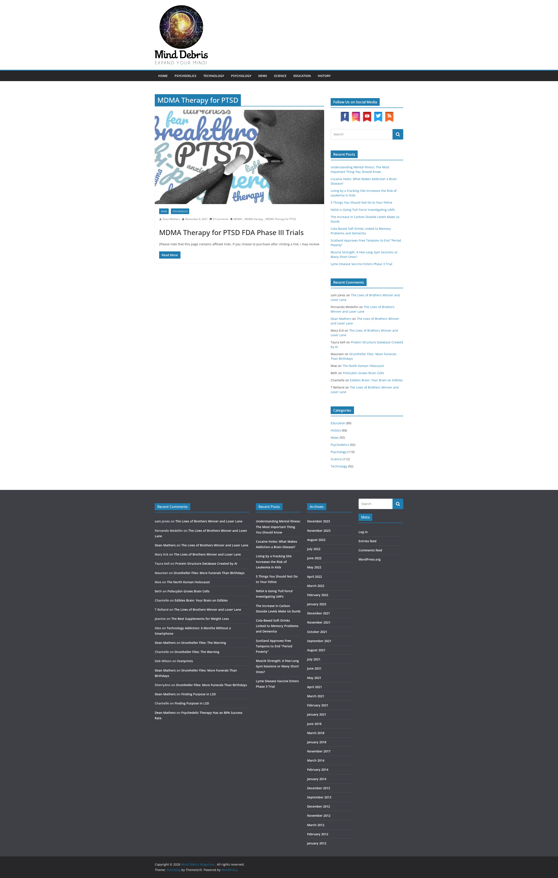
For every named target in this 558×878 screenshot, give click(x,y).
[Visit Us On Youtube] (367, 114)
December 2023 (318, 521)
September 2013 (319, 797)
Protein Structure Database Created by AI (206, 563)
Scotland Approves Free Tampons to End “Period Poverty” (274, 646)
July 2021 (313, 659)
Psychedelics (185, 76)
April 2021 (314, 687)
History (324, 76)
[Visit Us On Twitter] (378, 114)
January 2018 (316, 742)
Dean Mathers (171, 219)
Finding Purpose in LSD (198, 694)
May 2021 (314, 678)
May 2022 (314, 567)
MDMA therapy (254, 219)
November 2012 (318, 815)
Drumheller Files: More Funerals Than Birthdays (209, 573)
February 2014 (317, 769)
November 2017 (318, 751)
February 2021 (317, 705)
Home (163, 76)
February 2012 (317, 834)
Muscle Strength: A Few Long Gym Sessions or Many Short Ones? (277, 666)
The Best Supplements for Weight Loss (200, 619)
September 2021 (319, 641)
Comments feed (370, 550)
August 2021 (316, 650)
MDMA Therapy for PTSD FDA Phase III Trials (231, 232)
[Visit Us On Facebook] (344, 114)
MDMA (238, 219)
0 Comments (220, 219)
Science (280, 76)
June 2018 (314, 724)
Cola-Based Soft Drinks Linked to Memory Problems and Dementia (277, 625)
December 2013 (318, 788)
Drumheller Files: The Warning (203, 643)
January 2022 (316, 604)
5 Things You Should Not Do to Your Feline (361, 202)
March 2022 (315, 586)
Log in (363, 532)
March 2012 (315, 825)
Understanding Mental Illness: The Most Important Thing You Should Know (278, 526)
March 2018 (315, 733)
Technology (213, 76)
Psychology (241, 76)
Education (302, 76)
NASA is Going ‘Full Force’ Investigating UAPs (363, 210)
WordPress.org (370, 559)
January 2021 (316, 714)
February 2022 (317, 595)
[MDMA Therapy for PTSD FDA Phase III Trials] (239, 157)
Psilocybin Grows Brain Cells (363, 373)
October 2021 (317, 632)
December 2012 (318, 806)
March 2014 (315, 760)
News (262, 76)
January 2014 (316, 779)
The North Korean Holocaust (363, 366)
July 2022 (313, 549)
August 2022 (316, 540)
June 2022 (314, 558)
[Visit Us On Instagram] (355, 114)
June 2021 (314, 668)
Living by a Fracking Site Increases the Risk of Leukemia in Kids (274, 561)
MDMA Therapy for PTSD (280, 219)
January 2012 (316, 843)
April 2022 (314, 577)
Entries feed (367, 541)
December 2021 (318, 613)
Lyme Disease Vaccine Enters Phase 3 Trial (361, 264)
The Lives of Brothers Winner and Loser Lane (208, 521)
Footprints (185, 661)
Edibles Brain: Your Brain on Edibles (376, 380)
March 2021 (315, 696)
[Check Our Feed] (389, 114)
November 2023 (318, 531)
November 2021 (318, 622)
